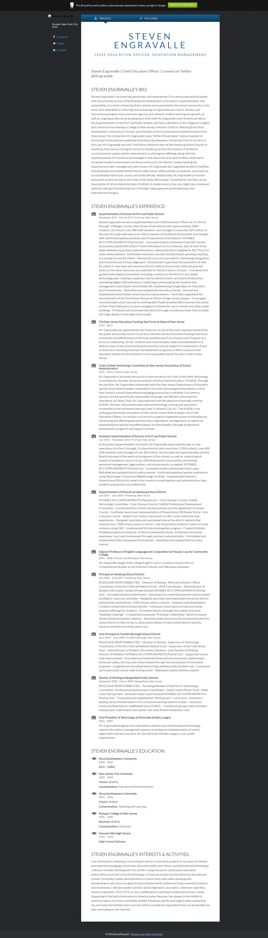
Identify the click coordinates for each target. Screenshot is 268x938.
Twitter (61, 43)
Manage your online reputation (147, 934)
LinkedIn (61, 50)
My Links (151, 18)
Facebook (62, 36)
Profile (105, 18)
